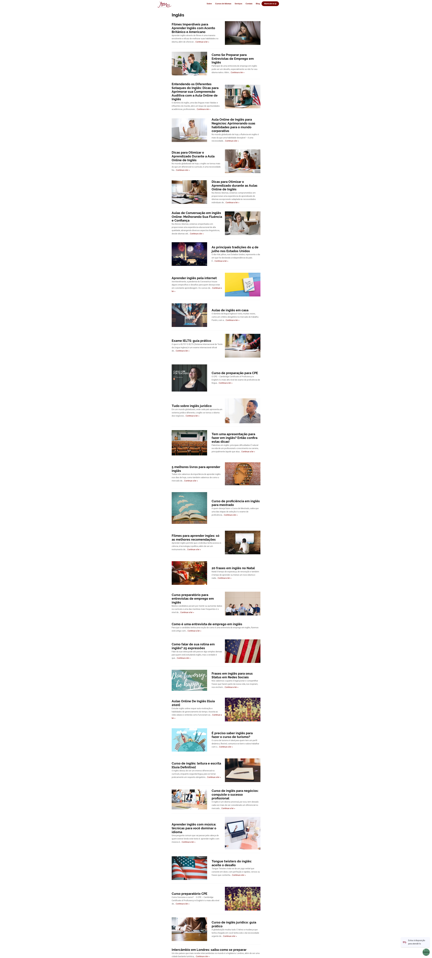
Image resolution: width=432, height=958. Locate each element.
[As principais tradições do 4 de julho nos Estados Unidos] (189, 254)
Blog (258, 4)
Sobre (209, 4)
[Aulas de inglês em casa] (189, 315)
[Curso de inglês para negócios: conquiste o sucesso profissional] (189, 799)
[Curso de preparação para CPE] (189, 378)
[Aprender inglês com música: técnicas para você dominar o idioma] (242, 833)
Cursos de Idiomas (223, 4)
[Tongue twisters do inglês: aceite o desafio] (189, 868)
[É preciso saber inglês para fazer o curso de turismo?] (189, 740)
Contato (249, 4)
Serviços (238, 4)
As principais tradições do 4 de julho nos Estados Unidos (235, 249)
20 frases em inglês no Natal (233, 568)
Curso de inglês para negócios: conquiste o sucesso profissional (235, 794)
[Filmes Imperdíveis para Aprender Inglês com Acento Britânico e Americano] (242, 33)
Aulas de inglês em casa (230, 310)
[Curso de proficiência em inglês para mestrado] (189, 508)
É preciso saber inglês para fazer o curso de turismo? (232, 735)
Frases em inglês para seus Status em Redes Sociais (232, 675)
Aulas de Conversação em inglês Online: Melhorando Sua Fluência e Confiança (197, 216)
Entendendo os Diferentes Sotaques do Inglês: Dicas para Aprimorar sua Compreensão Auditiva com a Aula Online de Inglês (195, 91)
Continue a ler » (202, 42)
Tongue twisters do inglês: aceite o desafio (232, 863)
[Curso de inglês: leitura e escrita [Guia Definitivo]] (242, 770)
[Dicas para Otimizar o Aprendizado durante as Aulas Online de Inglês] (189, 192)
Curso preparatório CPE (189, 894)
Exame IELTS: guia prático (191, 341)
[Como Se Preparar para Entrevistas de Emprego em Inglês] (189, 63)
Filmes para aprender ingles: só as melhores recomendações (195, 537)
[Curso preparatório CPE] (242, 899)
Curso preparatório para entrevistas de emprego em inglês (193, 598)
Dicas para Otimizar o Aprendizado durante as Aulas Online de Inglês (234, 185)
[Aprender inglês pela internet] (242, 284)
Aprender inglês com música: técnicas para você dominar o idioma (194, 828)
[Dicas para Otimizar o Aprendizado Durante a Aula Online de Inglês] (242, 161)
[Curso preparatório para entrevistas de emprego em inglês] (242, 603)
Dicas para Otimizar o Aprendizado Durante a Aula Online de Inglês (193, 156)
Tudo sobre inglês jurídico (192, 406)
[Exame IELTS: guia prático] (242, 346)
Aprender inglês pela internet (194, 278)
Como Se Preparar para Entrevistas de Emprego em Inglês (233, 58)
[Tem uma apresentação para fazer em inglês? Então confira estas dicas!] (189, 442)
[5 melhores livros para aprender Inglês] (242, 473)
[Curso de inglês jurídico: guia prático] (189, 929)
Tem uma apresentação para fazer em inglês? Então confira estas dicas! (234, 438)
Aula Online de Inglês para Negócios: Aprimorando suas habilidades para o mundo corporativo (233, 125)
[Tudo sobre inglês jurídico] (242, 410)
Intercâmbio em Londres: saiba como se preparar (209, 950)
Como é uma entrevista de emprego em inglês (207, 624)
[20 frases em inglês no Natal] (189, 573)
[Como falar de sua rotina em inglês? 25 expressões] (242, 651)
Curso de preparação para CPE (235, 373)
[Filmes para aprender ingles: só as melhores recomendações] (242, 542)
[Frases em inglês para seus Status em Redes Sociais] (189, 680)
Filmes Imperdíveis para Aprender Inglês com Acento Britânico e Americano (193, 28)
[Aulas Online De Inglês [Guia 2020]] (242, 709)
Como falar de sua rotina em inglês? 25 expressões (193, 646)
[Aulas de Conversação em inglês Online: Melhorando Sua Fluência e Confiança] (242, 223)
